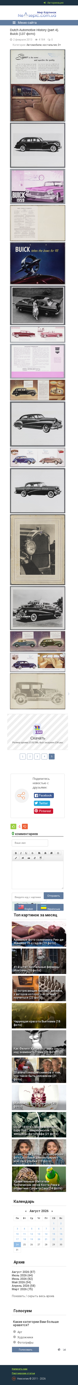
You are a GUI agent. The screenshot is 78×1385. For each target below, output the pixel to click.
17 (17, 1239)
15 (53, 1234)
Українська (53, 908)
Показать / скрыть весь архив (33, 1296)
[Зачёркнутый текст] (32, 853)
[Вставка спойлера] (41, 858)
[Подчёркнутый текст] (26, 853)
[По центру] (45, 853)
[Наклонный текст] (21, 853)
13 (39, 1234)
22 (53, 1239)
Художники (25, 1337)
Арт (19, 1332)
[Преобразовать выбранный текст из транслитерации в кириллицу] (35, 858)
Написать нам (19, 1369)
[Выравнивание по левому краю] (39, 853)
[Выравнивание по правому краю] (51, 853)
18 (24, 1239)
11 (24, 1234)
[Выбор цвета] (16, 858)
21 (46, 1239)
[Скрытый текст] (23, 858)
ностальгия (50, 44)
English (28, 908)
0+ (59, 44)
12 (31, 1234)
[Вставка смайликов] (58, 853)
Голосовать (25, 1349)
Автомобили (34, 44)
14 (46, 1234)
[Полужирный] (16, 853)
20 (39, 1239)
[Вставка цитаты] (29, 858)
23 (61, 1239)
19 (31, 1239)
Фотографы (25, 1342)
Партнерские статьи (23, 1373)
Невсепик (38, 13)
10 (17, 1234)
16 (61, 1234)
